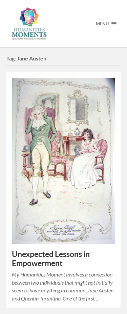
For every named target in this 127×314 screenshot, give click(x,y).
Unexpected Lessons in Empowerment (51, 259)
